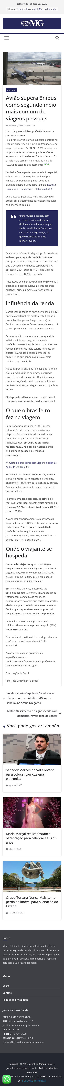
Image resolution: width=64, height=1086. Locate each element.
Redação (31, 125)
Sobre (6, 985)
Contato (7, 992)
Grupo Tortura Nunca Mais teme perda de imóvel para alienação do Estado (32, 901)
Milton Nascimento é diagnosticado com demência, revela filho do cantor (32, 713)
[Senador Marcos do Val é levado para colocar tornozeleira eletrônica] (32, 736)
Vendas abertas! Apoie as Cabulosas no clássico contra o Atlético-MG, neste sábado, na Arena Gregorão (31, 698)
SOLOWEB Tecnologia (34, 1080)
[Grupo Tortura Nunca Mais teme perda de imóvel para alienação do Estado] (32, 863)
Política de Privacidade (15, 999)
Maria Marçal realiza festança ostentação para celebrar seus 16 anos (31, 838)
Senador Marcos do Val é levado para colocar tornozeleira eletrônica (30, 774)
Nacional (11, 90)
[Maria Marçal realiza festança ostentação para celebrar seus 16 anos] (32, 799)
